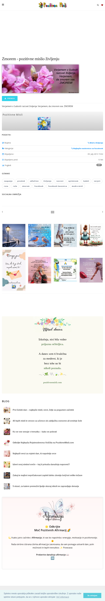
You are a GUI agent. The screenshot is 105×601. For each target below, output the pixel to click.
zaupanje (8, 181)
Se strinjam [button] (92, 595)
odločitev (34, 181)
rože (15, 186)
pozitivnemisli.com (52, 382)
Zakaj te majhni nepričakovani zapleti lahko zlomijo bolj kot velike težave (47, 475)
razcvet (60, 181)
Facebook (38, 186)
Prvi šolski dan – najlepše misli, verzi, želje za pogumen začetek (43, 410)
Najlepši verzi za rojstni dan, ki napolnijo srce (34, 453)
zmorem (26, 186)
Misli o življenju (96, 143)
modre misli (77, 186)
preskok (21, 181)
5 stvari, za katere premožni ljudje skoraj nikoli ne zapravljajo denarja (46, 486)
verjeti (97, 181)
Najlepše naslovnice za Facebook (88, 148)
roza (6, 186)
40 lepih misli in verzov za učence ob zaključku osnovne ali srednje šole (47, 421)
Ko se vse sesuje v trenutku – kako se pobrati (35, 432)
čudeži (86, 181)
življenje (47, 181)
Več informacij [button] (62, 597)
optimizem (73, 181)
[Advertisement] (52, 32)
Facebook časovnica (57, 186)
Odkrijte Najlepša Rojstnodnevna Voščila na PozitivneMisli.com (43, 443)
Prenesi (11, 98)
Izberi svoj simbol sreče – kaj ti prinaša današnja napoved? (41, 464)
